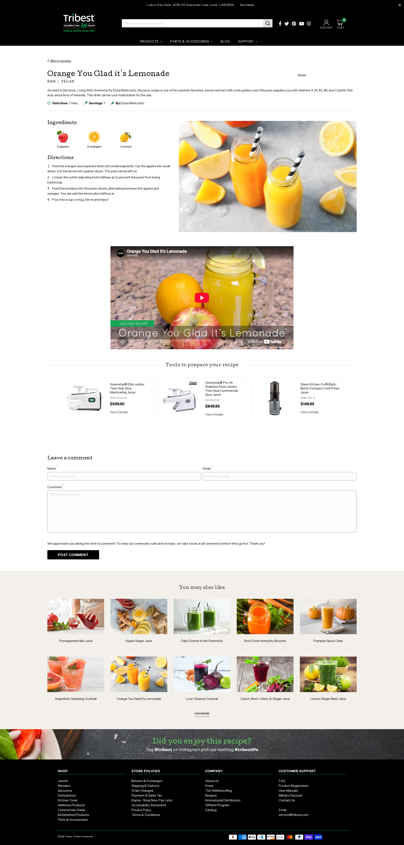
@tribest (163, 749)
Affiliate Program (217, 805)
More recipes (60, 61)
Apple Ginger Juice (138, 641)
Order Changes (142, 791)
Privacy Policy (141, 810)
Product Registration (293, 786)
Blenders (64, 786)
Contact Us (287, 800)
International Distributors (223, 800)
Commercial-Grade (71, 810)
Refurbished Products (73, 815)
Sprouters (65, 791)
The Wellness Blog (218, 791)
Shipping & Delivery (145, 786)
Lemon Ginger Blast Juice (328, 699)
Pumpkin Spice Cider (328, 641)
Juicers (63, 781)
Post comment (73, 555)
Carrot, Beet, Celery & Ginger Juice (265, 699)
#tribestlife (246, 749)
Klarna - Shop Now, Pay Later (152, 800)
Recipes (211, 795)
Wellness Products (71, 805)
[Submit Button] (267, 23)
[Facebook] (280, 24)
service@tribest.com (293, 815)
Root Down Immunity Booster (265, 641)
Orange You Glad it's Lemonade (139, 699)
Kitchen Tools (67, 800)
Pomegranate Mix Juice (76, 641)
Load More (202, 713)
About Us (212, 781)
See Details (247, 5)
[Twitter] (286, 24)
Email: (207, 468)
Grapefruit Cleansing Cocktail (76, 699)
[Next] (348, 398)
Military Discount (291, 795)
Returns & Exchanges (147, 781)
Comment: (55, 487)
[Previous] (56, 398)
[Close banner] (399, 5)
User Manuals (288, 791)
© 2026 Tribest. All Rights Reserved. (75, 836)
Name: (52, 468)
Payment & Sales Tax (147, 795)
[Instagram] (309, 24)
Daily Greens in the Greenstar (202, 641)
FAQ (282, 781)
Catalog (211, 810)
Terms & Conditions (146, 815)
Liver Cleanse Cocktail (202, 699)
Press (209, 786)
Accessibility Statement (149, 805)
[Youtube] (301, 24)
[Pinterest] (294, 24)
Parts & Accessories (73, 820)
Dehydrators (67, 795)
